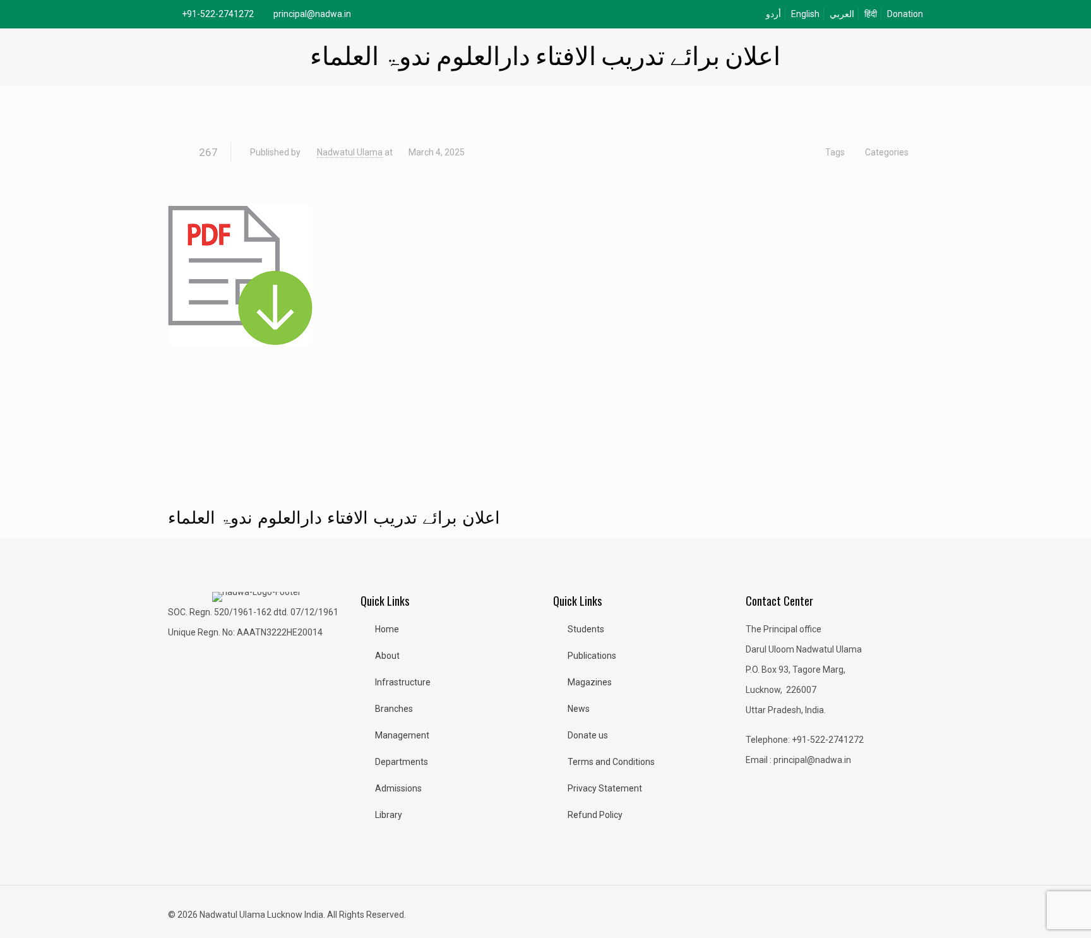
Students (586, 629)
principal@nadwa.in (312, 14)
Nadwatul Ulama (350, 152)
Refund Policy (595, 815)
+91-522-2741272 (218, 14)
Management (402, 735)
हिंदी (870, 14)
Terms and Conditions (611, 762)
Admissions (398, 788)
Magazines (590, 682)
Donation (905, 14)
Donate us (588, 735)
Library (388, 815)
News (579, 709)
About (387, 656)
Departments (401, 762)
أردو (773, 14)
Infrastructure (403, 682)
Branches (394, 709)
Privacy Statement (605, 788)
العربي (842, 14)
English (805, 14)
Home (387, 629)
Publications (592, 656)
